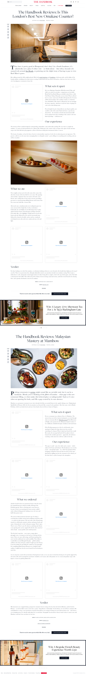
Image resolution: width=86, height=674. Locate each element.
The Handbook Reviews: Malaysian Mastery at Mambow (43, 338)
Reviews (44, 288)
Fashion (25, 5)
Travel (37, 5)
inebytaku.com (45, 284)
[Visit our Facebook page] (76, 1)
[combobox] (14, 2)
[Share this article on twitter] (8, 26)
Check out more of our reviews (44, 623)
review (32, 392)
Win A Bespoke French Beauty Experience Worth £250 (64, 308)
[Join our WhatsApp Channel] (78, 1)
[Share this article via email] (8, 32)
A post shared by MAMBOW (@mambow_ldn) (26, 444)
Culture (49, 5)
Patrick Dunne (42, 20)
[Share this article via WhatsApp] (8, 35)
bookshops (52, 77)
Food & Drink (18, 5)
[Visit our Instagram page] (71, 1)
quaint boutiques (43, 77)
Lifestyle (43, 5)
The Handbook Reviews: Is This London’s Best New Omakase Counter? (43, 14)
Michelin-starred (63, 420)
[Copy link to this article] (8, 37)
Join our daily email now (60, 293)
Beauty (31, 5)
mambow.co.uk (46, 620)
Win (54, 5)
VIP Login (61, 5)
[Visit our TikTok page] (73, 1)
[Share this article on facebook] (8, 29)
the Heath (29, 71)
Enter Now (64, 317)
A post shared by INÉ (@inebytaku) (26, 119)
